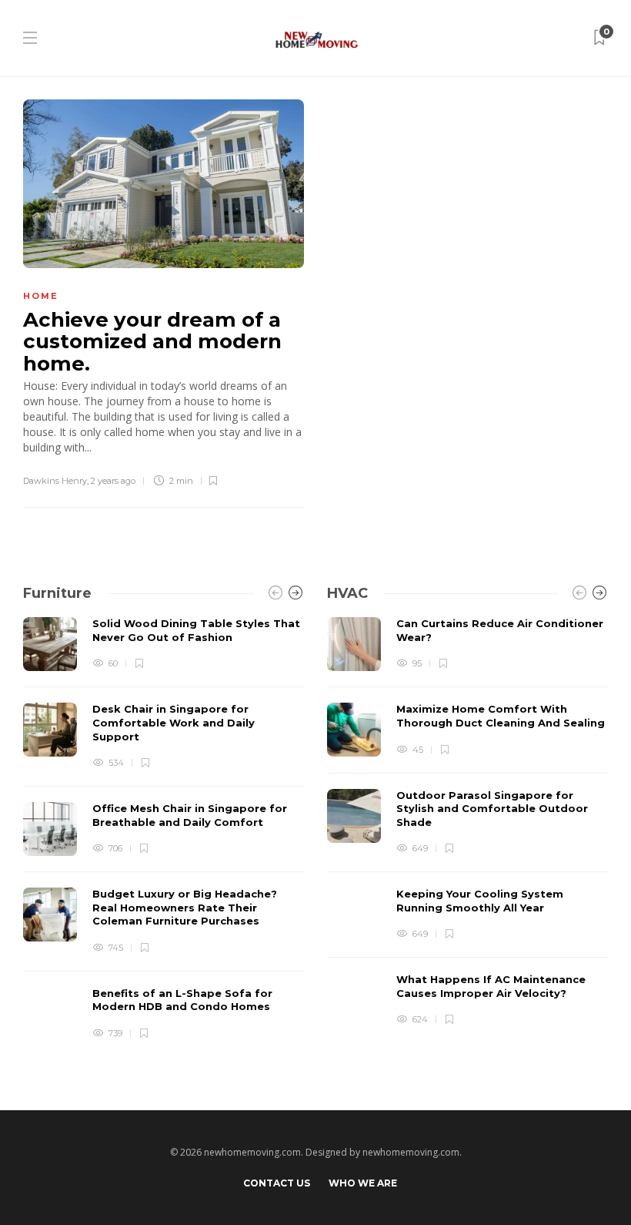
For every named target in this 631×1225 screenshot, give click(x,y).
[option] (163, 829)
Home (40, 295)
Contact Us (276, 1183)
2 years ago (113, 480)
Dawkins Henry (55, 480)
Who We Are (363, 1183)
